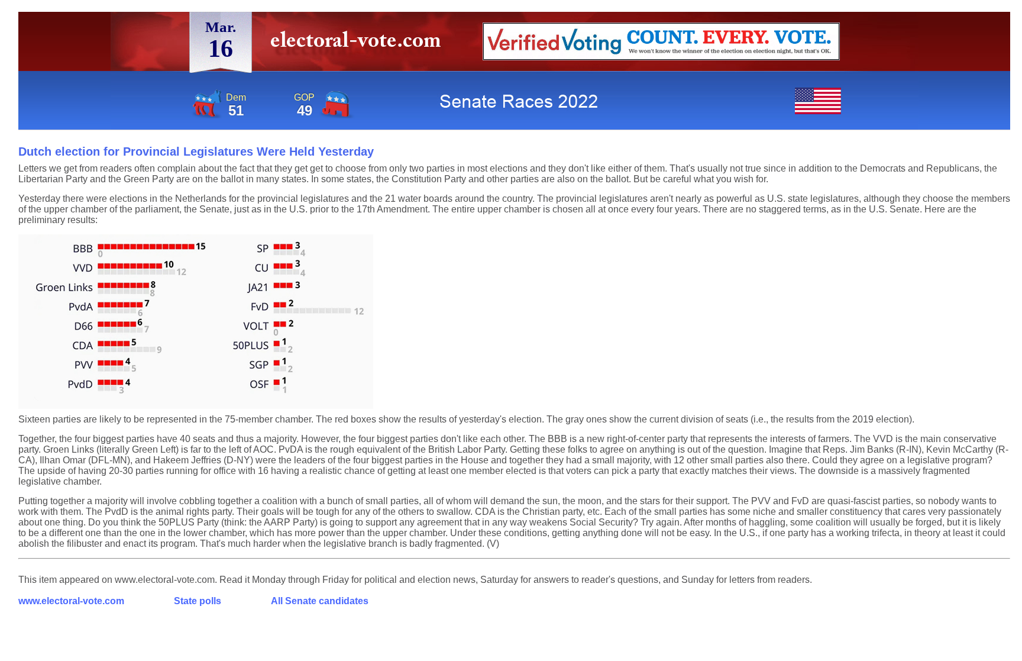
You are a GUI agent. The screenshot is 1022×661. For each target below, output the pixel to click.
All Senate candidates (319, 601)
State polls (197, 601)
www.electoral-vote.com (71, 601)
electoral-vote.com (359, 44)
